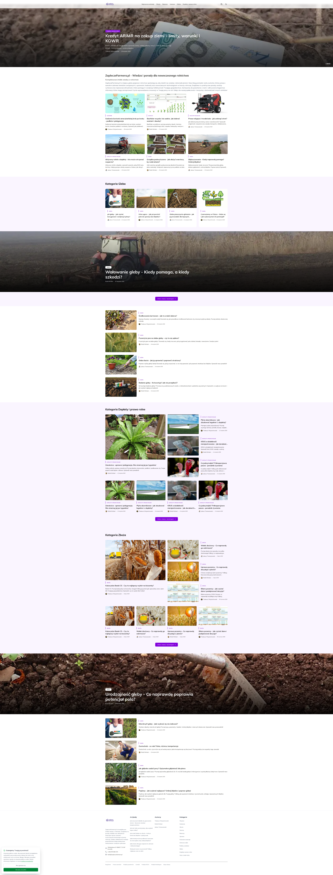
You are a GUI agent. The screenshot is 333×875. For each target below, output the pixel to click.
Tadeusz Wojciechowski (112, 49)
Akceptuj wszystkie (20, 869)
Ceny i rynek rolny (184, 855)
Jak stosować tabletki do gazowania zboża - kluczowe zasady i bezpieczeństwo (140, 823)
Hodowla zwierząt (185, 839)
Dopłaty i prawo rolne (190, 4)
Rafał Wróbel (109, 281)
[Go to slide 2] (328, 63)
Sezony (182, 830)
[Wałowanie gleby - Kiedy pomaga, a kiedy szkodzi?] (166, 261)
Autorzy (158, 817)
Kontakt (138, 864)
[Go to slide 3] (329, 63)
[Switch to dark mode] (226, 4)
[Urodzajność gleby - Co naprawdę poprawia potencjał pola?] (166, 683)
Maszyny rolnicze (111, 33)
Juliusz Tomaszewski (160, 827)
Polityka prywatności (128, 864)
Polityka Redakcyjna (156, 864)
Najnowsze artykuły (148, 4)
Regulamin (108, 864)
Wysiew (182, 821)
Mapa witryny (166, 864)
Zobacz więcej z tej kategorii (165, 299)
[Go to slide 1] (326, 63)
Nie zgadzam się (21, 865)
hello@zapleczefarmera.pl (115, 854)
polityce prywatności (27, 861)
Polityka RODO (145, 864)
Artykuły (133, 817)
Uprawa (172, 4)
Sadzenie (109, 115)
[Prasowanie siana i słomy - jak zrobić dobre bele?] (166, 35)
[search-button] (221, 4)
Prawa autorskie (117, 864)
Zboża (158, 4)
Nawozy (165, 4)
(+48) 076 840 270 (113, 852)
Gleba (179, 4)
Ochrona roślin (184, 843)
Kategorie (183, 817)
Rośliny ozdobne (184, 846)
